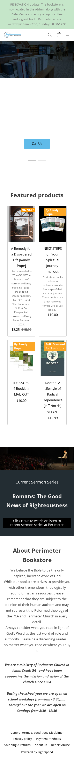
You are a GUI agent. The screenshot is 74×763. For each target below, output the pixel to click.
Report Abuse (60, 745)
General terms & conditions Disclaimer (37, 732)
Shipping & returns (17, 745)
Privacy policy (22, 739)
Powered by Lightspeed (37, 752)
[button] (13, 35)
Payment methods (48, 739)
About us (41, 745)
